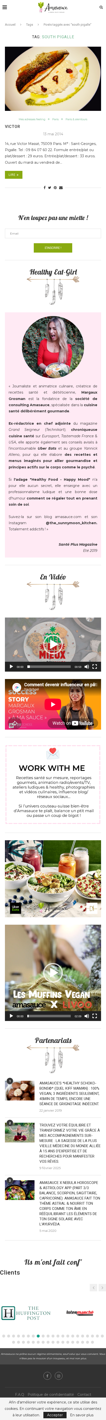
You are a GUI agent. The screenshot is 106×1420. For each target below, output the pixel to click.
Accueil (10, 24)
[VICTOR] (53, 79)
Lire (12, 175)
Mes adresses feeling (32, 119)
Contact (84, 1394)
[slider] (49, 666)
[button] (53, 644)
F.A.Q (19, 1394)
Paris (55, 119)
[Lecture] (11, 666)
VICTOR (12, 126)
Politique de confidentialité (51, 1394)
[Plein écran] (94, 666)
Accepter (55, 1415)
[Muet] (86, 666)
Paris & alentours (76, 119)
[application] (53, 645)
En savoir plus (81, 1415)
